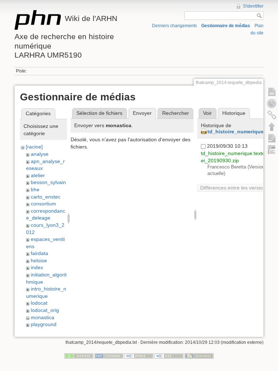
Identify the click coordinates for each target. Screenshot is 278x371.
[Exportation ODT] (272, 138)
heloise (39, 260)
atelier (38, 175)
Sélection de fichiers (99, 113)
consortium (43, 204)
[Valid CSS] (169, 355)
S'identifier (253, 6)
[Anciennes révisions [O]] (272, 103)
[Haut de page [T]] (272, 126)
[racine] (34, 147)
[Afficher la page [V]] (272, 91)
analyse (40, 154)
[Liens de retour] (272, 115)
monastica (42, 317)
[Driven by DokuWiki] (199, 355)
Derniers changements (174, 25)
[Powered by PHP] (108, 355)
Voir (207, 113)
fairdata (39, 253)
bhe (35, 189)
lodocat (39, 303)
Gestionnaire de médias (225, 25)
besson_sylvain (48, 182)
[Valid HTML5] (139, 355)
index (37, 267)
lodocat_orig (45, 310)
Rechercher (175, 113)
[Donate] (78, 355)
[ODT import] (272, 149)
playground (43, 324)
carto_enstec (45, 197)
